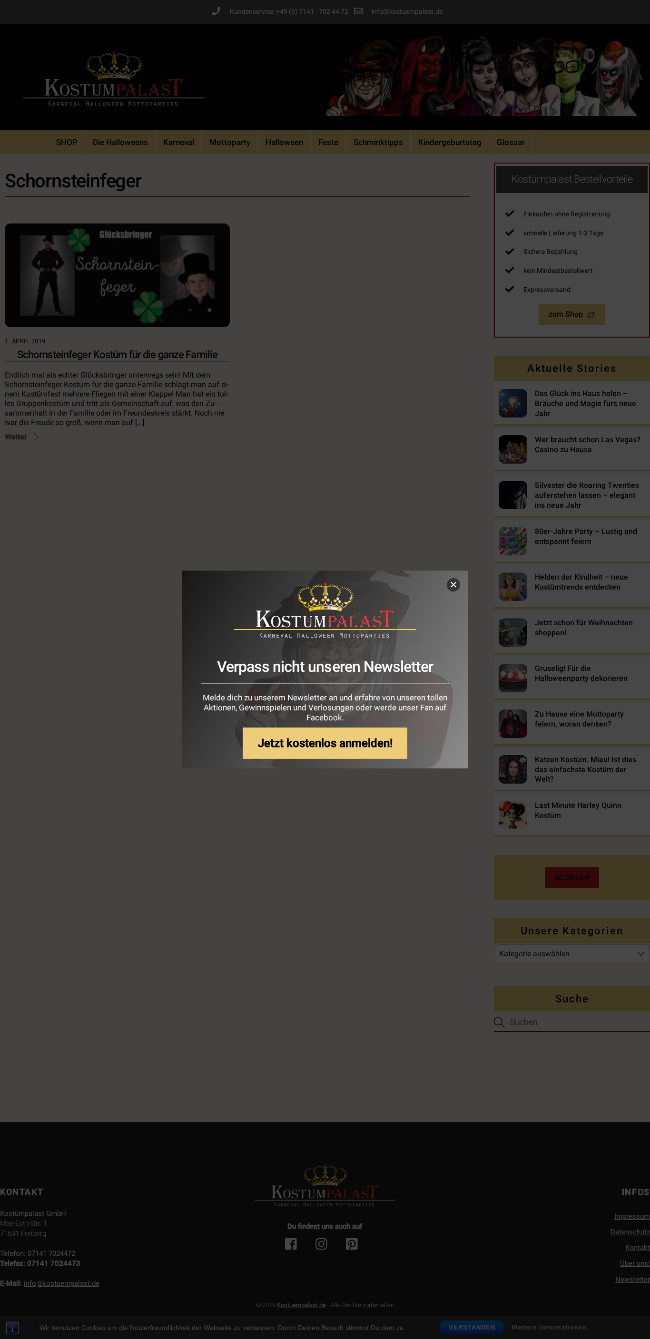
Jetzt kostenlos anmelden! (325, 743)
